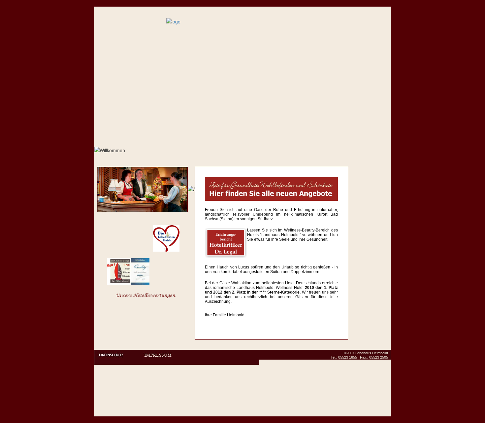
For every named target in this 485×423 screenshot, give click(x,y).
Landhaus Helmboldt (371, 353)
